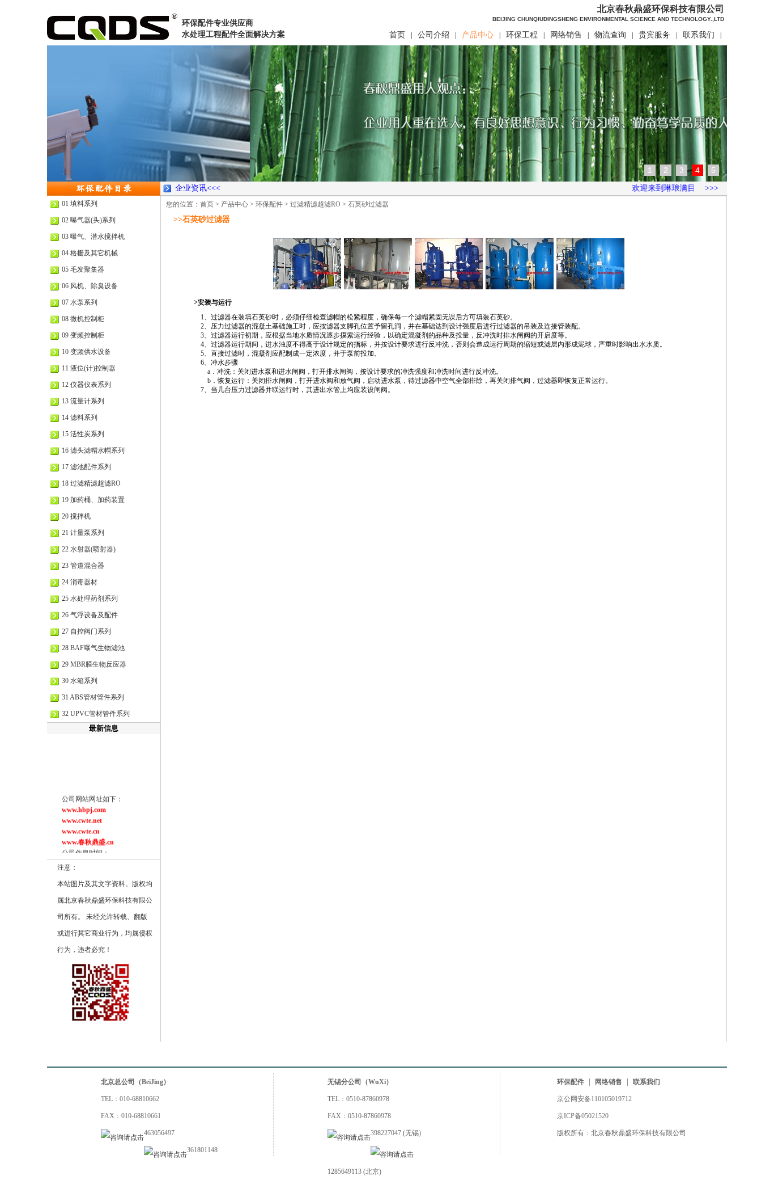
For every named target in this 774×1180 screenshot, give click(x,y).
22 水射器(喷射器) (89, 549)
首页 (397, 35)
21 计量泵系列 (83, 533)
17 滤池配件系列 (86, 467)
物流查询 (610, 35)
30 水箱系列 (79, 681)
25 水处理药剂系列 (90, 598)
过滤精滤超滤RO (315, 204)
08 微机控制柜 (83, 319)
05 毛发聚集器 (83, 269)
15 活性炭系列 (83, 434)
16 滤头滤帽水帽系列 (93, 450)
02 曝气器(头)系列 (89, 220)
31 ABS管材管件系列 (93, 697)
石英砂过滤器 (368, 204)
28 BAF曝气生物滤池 (93, 648)
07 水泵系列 (79, 302)
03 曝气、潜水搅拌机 (93, 237)
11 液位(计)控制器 (89, 368)
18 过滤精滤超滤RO (91, 483)
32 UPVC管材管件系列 (96, 714)
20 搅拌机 (76, 516)
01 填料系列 (79, 204)
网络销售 (566, 35)
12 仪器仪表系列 (86, 385)
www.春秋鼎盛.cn (88, 835)
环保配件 (269, 204)
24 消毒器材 (79, 582)
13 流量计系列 (83, 401)
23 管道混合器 (83, 566)
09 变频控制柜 (83, 335)
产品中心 (478, 35)
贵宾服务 (654, 35)
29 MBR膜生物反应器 (94, 664)
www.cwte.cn (81, 824)
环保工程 (522, 35)
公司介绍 (433, 35)
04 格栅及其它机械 (90, 253)
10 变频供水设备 (86, 352)
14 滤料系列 (79, 418)
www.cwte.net (82, 813)
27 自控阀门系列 (86, 631)
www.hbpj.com (84, 803)
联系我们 (699, 35)
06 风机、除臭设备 (90, 286)
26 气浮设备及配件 (90, 615)
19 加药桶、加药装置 (93, 500)
